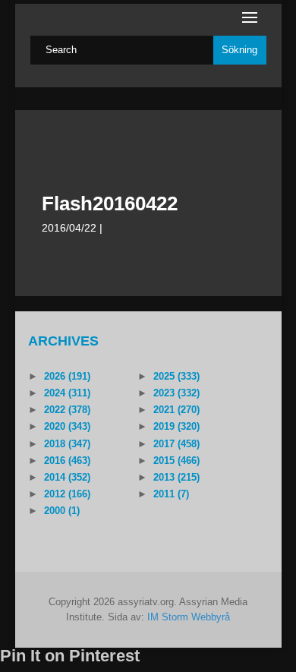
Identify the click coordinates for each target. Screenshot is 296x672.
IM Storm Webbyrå (188, 617)
